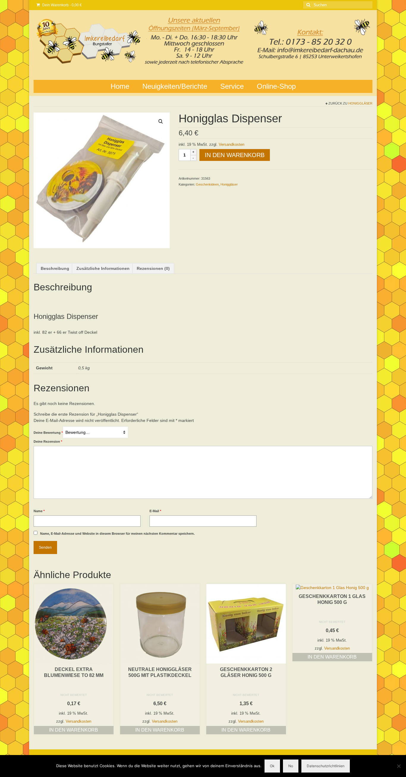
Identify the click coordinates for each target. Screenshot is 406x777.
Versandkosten (231, 145)
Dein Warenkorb (61, 5)
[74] (102, 180)
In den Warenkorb (235, 155)
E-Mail (155, 511)
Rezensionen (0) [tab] (153, 268)
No (290, 766)
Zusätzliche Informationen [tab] (103, 268)
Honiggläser (360, 103)
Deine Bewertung (48, 432)
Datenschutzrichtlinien (325, 766)
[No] (399, 766)
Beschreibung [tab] (55, 268)
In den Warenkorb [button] (73, 729)
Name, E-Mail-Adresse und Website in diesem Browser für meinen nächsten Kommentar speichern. (117, 533)
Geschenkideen (207, 184)
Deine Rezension (48, 441)
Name (39, 511)
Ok (272, 766)
